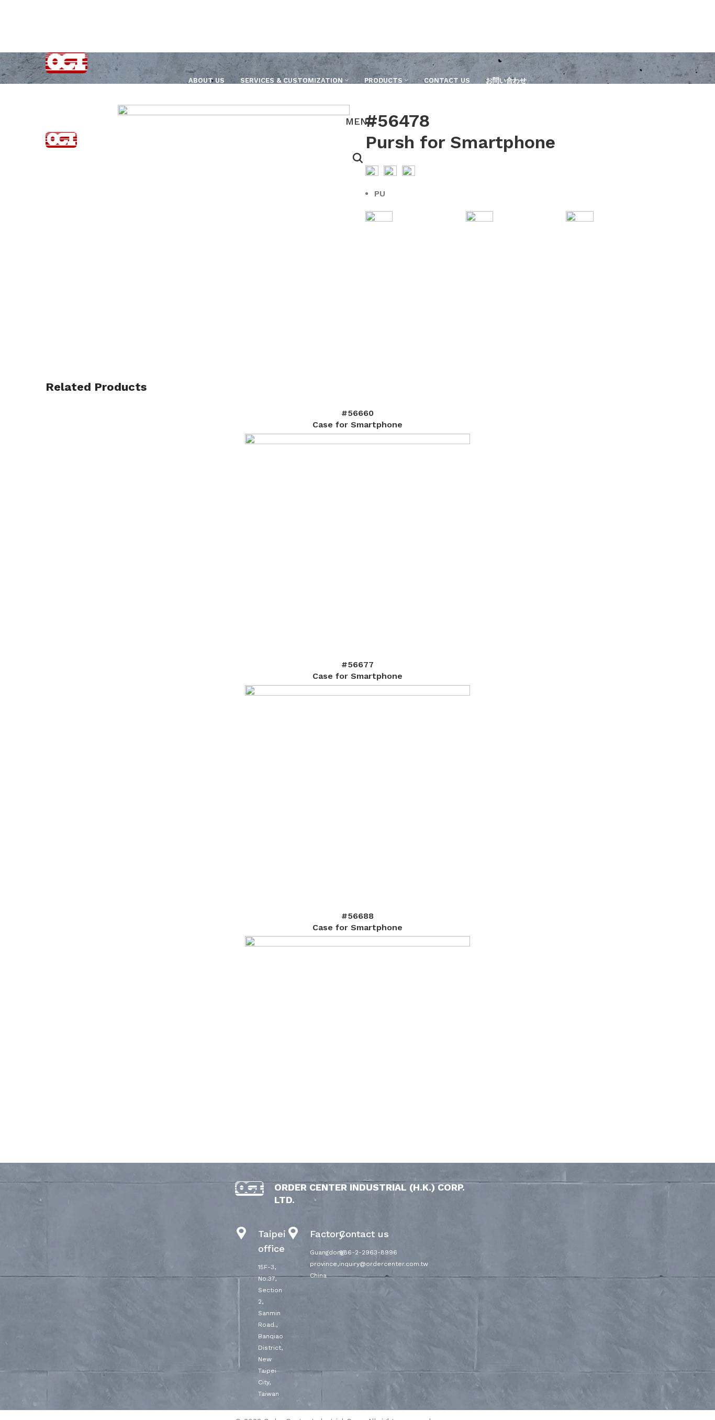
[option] (78, 105)
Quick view (357, 546)
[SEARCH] (650, 99)
